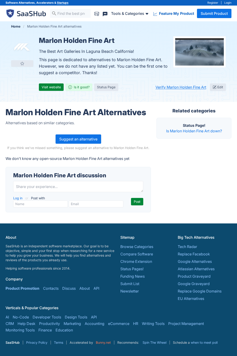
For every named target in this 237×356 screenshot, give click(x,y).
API (96, 288)
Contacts (51, 288)
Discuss (69, 288)
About (84, 288)
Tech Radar (187, 246)
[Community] (105, 13)
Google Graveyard (194, 283)
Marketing (72, 323)
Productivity (49, 323)
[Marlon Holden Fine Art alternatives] (22, 47)
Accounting (94, 323)
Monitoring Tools (20, 330)
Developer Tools (47, 317)
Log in (18, 198)
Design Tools (76, 317)
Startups (63, 2)
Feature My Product (176, 13)
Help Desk (26, 323)
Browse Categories (136, 246)
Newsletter (129, 291)
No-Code (21, 317)
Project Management (186, 323)
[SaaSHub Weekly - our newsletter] (97, 13)
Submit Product (214, 13)
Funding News (132, 276)
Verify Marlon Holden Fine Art (181, 87)
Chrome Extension (136, 261)
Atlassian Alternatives (196, 269)
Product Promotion (22, 288)
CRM (10, 323)
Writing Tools (153, 323)
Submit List (129, 283)
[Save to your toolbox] (22, 63)
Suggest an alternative (78, 139)
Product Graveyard (194, 276)
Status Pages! (131, 269)
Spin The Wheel (154, 342)
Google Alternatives (195, 261)
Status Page (106, 87)
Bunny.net (103, 342)
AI (7, 317)
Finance (45, 330)
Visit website (51, 87)
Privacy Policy (36, 342)
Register (212, 2)
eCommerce (118, 323)
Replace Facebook (194, 254)
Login (227, 2)
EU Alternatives (191, 298)
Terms (58, 342)
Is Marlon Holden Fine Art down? (194, 131)
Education (64, 330)
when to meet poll (204, 342)
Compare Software (136, 254)
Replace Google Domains (199, 291)
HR (135, 323)
